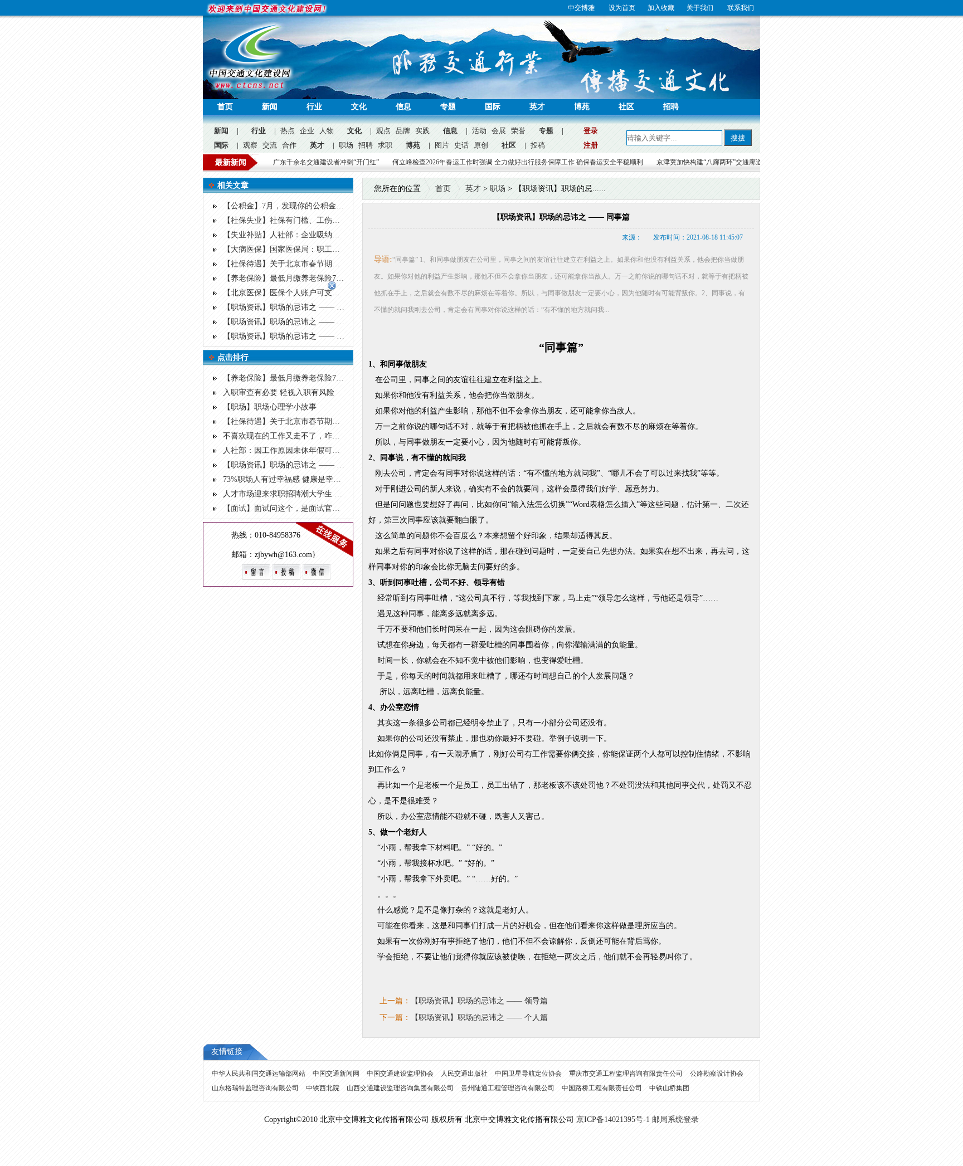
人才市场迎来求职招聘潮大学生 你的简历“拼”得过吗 (313, 494)
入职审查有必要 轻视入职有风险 (278, 392)
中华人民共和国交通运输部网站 (259, 1073)
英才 (537, 107)
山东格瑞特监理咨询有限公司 (256, 1088)
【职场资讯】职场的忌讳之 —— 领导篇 (291, 307)
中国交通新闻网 (337, 1073)
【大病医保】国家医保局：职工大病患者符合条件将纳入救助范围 (336, 249)
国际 (492, 107)
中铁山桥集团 (669, 1088)
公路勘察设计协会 (716, 1073)
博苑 (582, 107)
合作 (289, 145)
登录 (590, 130)
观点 (383, 130)
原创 (481, 145)
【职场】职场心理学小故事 (270, 407)
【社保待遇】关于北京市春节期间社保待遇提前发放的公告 (324, 264)
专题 (448, 107)
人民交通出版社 (465, 1073)
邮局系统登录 (675, 1119)
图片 (442, 145)
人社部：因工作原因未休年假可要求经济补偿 (301, 450)
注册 (590, 145)
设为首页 (622, 8)
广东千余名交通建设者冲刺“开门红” (267, 162)
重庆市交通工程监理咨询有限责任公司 (626, 1073)
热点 (287, 130)
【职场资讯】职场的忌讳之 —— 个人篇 (291, 336)
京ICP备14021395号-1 (613, 1119)
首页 (225, 107)
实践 (422, 130)
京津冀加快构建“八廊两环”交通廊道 (650, 162)
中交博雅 (581, 8)
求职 (385, 145)
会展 (499, 130)
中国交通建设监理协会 (401, 1073)
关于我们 (700, 8)
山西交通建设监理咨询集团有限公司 (401, 1088)
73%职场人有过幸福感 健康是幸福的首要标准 (301, 479)
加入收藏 (661, 8)
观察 (250, 145)
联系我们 (740, 8)
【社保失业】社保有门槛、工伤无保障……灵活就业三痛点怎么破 (336, 220)
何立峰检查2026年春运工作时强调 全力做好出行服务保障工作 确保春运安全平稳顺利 (458, 162)
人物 (326, 130)
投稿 (538, 145)
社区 (626, 107)
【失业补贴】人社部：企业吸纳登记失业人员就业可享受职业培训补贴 (344, 235)
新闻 (270, 107)
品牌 (403, 130)
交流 (269, 145)
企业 (307, 130)
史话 (461, 145)
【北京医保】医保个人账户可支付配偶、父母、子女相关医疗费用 (336, 293)
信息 (403, 107)
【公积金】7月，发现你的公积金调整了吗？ (299, 206)
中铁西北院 (323, 1088)
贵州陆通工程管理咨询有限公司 (508, 1088)
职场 (346, 145)
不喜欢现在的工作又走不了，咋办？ (285, 436)
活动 (479, 130)
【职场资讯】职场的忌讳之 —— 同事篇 (291, 322)
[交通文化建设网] (249, 90)
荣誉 (518, 130)
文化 (359, 107)
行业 (314, 107)
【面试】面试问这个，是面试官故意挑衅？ (297, 508)
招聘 (671, 107)
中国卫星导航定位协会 (529, 1073)
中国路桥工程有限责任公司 (603, 1088)
